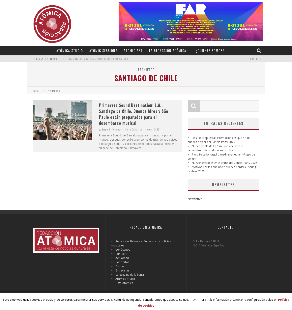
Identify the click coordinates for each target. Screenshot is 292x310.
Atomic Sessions (103, 50)
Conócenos (122, 249)
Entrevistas (122, 270)
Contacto (255, 59)
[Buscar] (259, 50)
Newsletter (195, 199)
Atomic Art (133, 50)
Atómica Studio (69, 50)
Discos (119, 266)
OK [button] (194, 299)
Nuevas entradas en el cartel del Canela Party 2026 (224, 163)
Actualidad (122, 258)
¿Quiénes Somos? (210, 50)
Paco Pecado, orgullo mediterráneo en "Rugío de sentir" (102, 59)
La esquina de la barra (129, 274)
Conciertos (122, 262)
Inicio (36, 91)
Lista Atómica (124, 283)
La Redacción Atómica (167, 50)
